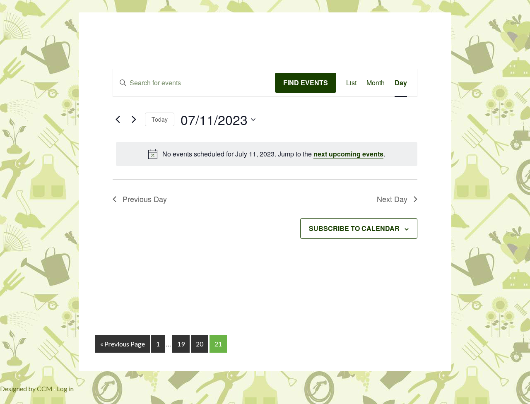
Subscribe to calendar (354, 228)
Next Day (392, 198)
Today (160, 119)
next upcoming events (348, 154)
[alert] (266, 154)
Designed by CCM (26, 388)
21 (218, 344)
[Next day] (134, 120)
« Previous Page (122, 344)
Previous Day (145, 198)
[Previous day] (118, 120)
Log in (65, 388)
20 (199, 344)
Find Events (305, 82)
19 (181, 344)
